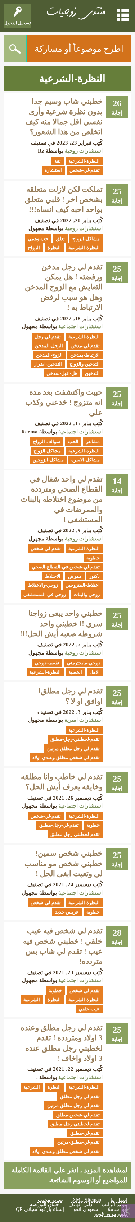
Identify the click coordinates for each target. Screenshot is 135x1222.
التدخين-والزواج (84, 364)
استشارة (53, 170)
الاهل (95, 672)
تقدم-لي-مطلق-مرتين (78, 1142)
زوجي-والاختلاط (43, 585)
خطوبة (93, 558)
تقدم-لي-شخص (84, 170)
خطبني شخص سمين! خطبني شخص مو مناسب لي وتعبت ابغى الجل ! (63, 863)
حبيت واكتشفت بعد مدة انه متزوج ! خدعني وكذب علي (64, 402)
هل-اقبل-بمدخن (61, 373)
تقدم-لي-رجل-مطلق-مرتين (73, 748)
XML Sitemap (86, 1200)
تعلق (60, 238)
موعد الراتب (114, 1205)
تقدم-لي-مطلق (85, 1133)
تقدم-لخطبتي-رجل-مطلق (75, 739)
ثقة (57, 161)
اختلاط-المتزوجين (83, 585)
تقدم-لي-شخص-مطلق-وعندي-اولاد (66, 757)
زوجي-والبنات (86, 594)
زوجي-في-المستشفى (44, 594)
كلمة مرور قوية (111, 1214)
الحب (73, 441)
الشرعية (31, 999)
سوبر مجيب (50, 1200)
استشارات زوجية (84, 151)
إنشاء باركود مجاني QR (40, 1209)
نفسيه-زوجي (47, 662)
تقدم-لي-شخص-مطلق (78, 1115)
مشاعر (93, 441)
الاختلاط (52, 576)
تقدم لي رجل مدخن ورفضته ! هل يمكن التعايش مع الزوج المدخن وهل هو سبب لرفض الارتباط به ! (64, 287)
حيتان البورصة (44, 1205)
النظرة (54, 247)
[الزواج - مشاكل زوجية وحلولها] (75, 12)
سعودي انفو (85, 1209)
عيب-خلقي (89, 1009)
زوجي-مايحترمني (83, 662)
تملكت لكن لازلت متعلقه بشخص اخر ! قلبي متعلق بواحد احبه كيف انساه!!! (64, 199)
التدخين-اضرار (48, 364)
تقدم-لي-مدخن (85, 345)
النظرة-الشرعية (84, 161)
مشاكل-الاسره (85, 460)
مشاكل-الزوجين (48, 460)
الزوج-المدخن (49, 355)
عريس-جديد (67, 912)
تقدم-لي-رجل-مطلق (59, 825)
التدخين (92, 373)
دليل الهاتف (80, 1205)
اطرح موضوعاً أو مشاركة (79, 49)
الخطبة (75, 672)
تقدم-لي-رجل (48, 336)
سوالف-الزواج (46, 441)
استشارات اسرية (83, 720)
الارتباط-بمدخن (85, 355)
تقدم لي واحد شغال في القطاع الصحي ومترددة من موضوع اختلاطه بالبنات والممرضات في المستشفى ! (62, 499)
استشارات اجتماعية (80, 326)
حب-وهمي (38, 238)
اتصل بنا (119, 1200)
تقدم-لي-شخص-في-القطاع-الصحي (66, 567)
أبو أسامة (117, 1209)
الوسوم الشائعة (72, 1180)
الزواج (34, 247)
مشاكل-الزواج (86, 238)
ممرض (75, 576)
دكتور (94, 576)
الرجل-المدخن (49, 345)
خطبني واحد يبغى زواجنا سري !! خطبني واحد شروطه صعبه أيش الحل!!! (61, 623)
